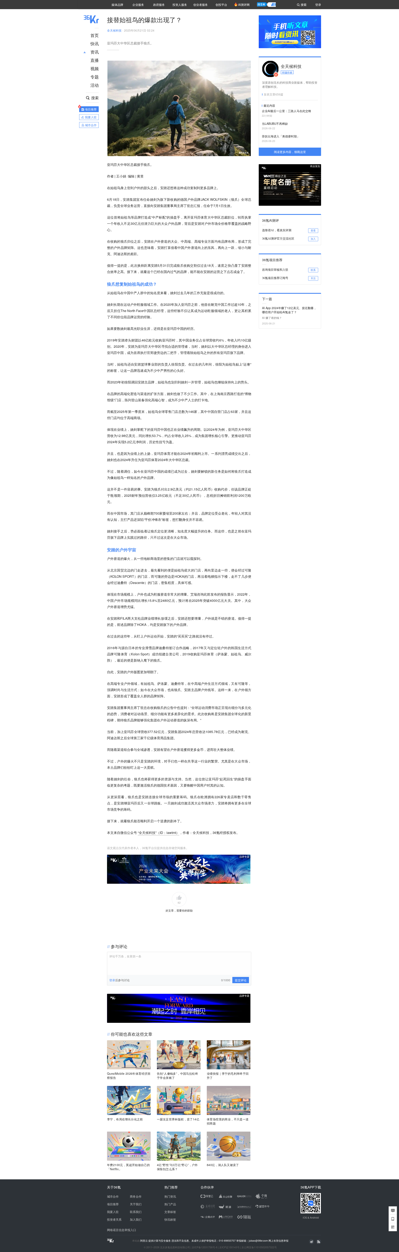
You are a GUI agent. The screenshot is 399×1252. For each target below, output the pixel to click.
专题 (94, 77)
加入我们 (136, 1219)
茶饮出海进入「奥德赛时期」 (281, 136)
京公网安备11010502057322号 (259, 1247)
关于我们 (136, 1204)
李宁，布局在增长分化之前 (125, 1119)
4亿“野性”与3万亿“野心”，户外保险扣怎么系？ (177, 1167)
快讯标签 (170, 1219)
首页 (94, 35)
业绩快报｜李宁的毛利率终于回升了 (228, 1075)
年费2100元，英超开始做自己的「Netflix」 (128, 1167)
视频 (94, 68)
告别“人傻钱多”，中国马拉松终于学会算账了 (177, 1075)
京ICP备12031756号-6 (204, 1247)
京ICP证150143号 (229, 1247)
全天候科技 (114, 30)
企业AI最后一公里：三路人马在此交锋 (286, 111)
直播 (94, 60)
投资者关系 (114, 1219)
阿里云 (144, 1240)
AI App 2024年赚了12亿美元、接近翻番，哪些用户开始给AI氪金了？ (289, 310)
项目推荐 (113, 1204)
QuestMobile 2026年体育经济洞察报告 (128, 1075)
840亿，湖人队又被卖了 (223, 1165)
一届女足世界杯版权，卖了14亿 (178, 1119)
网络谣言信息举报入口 (121, 1230)
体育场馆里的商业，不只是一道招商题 (228, 1121)
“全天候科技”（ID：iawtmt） (158, 832)
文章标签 (170, 1212)
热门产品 (170, 1204)
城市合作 (113, 1196)
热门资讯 (170, 1196)
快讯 (94, 43)
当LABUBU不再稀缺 (275, 123)
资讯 (94, 52)
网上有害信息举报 (278, 1240)
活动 (94, 85)
